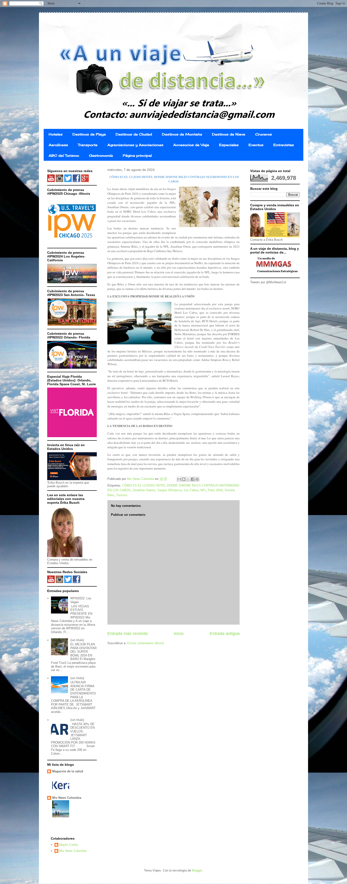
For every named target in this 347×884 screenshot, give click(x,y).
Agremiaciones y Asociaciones (135, 145)
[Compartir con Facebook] (192, 479)
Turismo (121, 495)
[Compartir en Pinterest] (197, 479)
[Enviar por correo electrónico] (179, 479)
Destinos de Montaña (182, 134)
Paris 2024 (215, 490)
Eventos (256, 145)
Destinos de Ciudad (134, 134)
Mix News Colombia (66, 797)
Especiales (229, 145)
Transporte (87, 145)
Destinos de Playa (89, 134)
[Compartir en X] (188, 479)
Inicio (179, 633)
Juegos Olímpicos (169, 490)
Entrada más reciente (127, 633)
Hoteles (56, 134)
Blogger (197, 870)
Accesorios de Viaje (191, 145)
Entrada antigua (225, 633)
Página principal (137, 155)
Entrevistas (283, 145)
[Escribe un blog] (183, 479)
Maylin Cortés (68, 844)
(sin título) (77, 640)
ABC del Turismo (64, 155)
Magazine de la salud (67, 771)
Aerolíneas (58, 145)
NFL (203, 490)
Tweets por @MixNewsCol (268, 282)
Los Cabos (191, 490)
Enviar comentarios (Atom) (145, 643)
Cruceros (263, 134)
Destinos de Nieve (228, 134)
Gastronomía (101, 155)
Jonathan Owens (143, 490)
